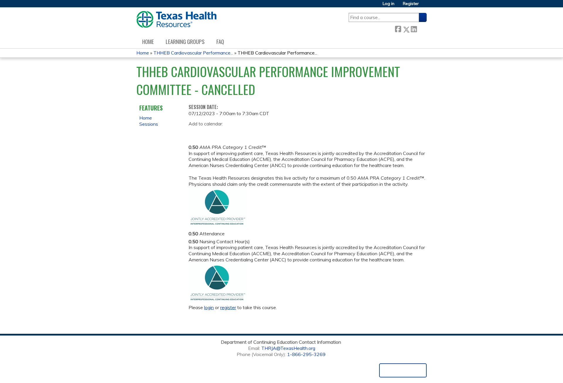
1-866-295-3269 (306, 354)
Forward (422, 28)
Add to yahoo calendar (208, 133)
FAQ (220, 41)
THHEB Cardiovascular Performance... (193, 53)
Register (411, 3)
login (209, 307)
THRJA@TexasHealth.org (288, 348)
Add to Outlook (235, 133)
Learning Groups (185, 41)
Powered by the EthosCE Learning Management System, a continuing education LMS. (403, 370)
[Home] (176, 19)
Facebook (398, 28)
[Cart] (425, 5)
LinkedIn (414, 28)
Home (148, 41)
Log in (388, 3)
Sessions (148, 124)
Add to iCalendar (221, 132)
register (228, 307)
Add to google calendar (195, 133)
